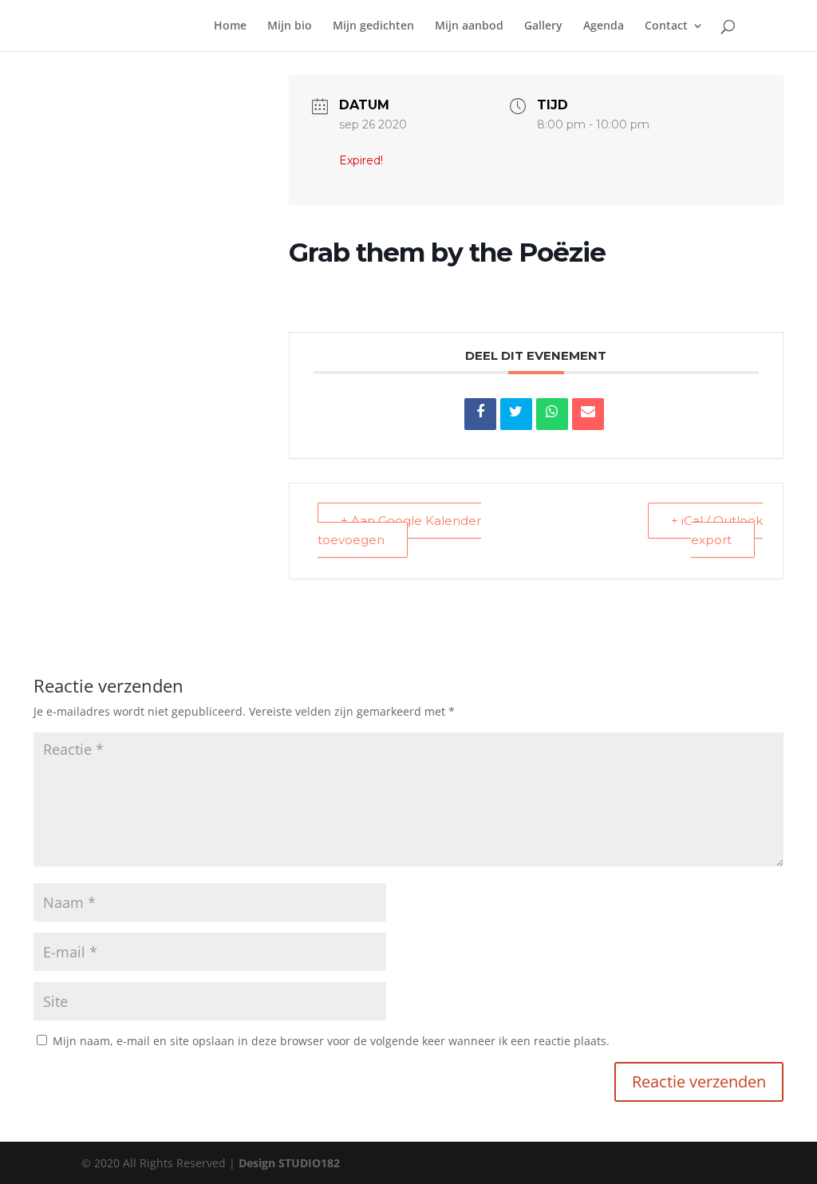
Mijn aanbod (469, 26)
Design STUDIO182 (289, 1162)
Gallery (543, 26)
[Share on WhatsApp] (552, 414)
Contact (666, 26)
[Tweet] (516, 414)
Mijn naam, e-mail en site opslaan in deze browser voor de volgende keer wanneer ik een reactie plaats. (331, 1040)
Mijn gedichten (373, 26)
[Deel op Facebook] (480, 414)
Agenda (603, 26)
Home (230, 26)
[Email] (588, 414)
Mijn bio (289, 26)
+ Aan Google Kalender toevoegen (399, 530)
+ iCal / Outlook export (717, 530)
